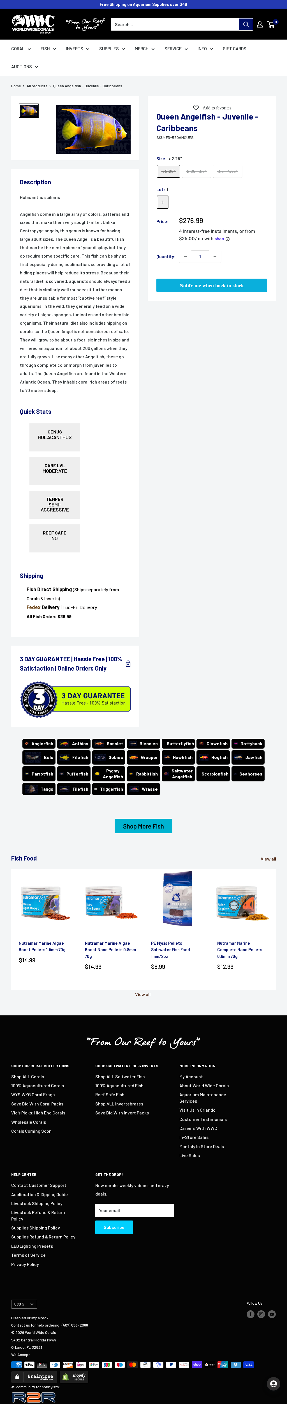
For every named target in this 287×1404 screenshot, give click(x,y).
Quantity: (166, 256)
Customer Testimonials (203, 1119)
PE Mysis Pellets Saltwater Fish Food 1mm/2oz (170, 949)
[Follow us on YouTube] (272, 1314)
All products (37, 85)
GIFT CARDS (234, 48)
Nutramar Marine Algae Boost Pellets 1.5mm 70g (42, 946)
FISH (45, 48)
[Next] (276, 929)
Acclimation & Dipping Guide (39, 1194)
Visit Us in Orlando (197, 1109)
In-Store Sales (194, 1137)
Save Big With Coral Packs (37, 1103)
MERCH (142, 48)
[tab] (75, 405)
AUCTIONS (21, 66)
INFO (202, 48)
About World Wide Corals (204, 1085)
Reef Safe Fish (109, 1094)
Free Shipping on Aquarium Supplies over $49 (143, 4)
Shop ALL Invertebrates (119, 1103)
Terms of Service (28, 1255)
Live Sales (189, 1155)
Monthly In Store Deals (201, 1146)
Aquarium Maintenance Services (202, 1097)
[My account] (260, 24)
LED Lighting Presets (32, 1246)
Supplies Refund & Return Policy (43, 1236)
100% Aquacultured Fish (119, 1085)
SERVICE (173, 48)
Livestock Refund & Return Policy (38, 1215)
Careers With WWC (198, 1128)
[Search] (246, 24)
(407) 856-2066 (75, 1325)
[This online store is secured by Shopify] (74, 1374)
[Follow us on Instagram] (261, 1314)
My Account (191, 1076)
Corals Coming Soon (31, 1131)
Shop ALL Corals (27, 1076)
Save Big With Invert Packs (122, 1112)
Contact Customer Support (38, 1185)
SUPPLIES (109, 48)
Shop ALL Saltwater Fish (120, 1076)
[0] (271, 24)
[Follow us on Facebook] (250, 1314)
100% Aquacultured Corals (37, 1085)
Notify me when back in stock (212, 285)
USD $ (19, 1304)
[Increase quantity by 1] (215, 256)
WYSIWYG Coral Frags (33, 1094)
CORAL (18, 48)
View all (269, 858)
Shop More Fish (143, 826)
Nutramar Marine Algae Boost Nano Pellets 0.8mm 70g (110, 949)
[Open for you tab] (273, 1384)
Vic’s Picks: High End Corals (38, 1112)
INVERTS (74, 48)
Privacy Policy (25, 1264)
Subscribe (114, 1227)
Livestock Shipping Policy (37, 1203)
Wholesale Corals (28, 1122)
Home (16, 85)
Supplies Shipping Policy (35, 1227)
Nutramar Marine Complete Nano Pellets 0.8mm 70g (239, 949)
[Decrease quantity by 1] (185, 256)
